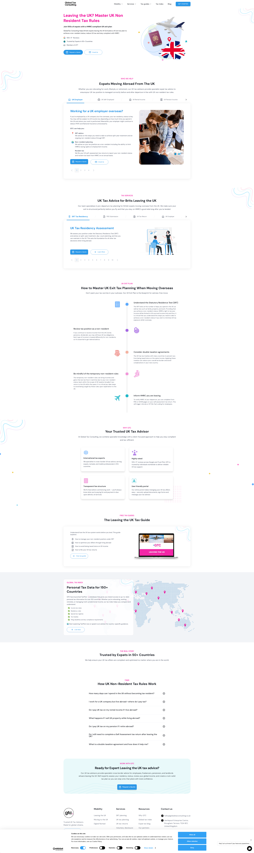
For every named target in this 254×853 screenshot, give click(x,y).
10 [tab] (112, 260)
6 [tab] (96, 260)
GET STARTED (183, 4)
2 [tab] (80, 170)
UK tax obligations (108, 335)
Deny (192, 848)
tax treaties (146, 356)
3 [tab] (84, 170)
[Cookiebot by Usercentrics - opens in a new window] (58, 849)
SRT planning (121, 815)
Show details (148, 848)
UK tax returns (122, 824)
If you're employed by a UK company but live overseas (89, 117)
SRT (138, 307)
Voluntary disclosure (124, 828)
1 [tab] (76, 170)
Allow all (192, 835)
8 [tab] (104, 260)
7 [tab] (100, 260)
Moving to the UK (101, 820)
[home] (71, 4)
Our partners (144, 828)
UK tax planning (122, 820)
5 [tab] (92, 260)
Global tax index (145, 820)
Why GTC (142, 815)
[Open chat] (249, 848)
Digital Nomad (99, 824)
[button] (118, 4)
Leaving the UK (100, 815)
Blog (169, 4)
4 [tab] (88, 170)
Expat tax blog (144, 824)
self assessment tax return (162, 402)
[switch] (102, 847)
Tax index (159, 4)
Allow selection (192, 841)
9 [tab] (108, 260)
